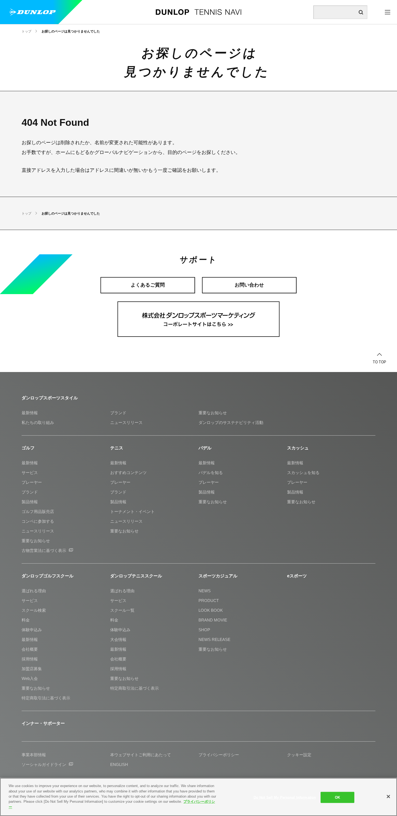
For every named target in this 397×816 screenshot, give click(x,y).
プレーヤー (32, 482)
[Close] (388, 796)
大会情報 (118, 639)
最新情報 (30, 412)
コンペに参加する (38, 521)
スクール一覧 (122, 610)
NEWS (204, 590)
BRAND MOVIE (212, 620)
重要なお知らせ (212, 412)
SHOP (204, 629)
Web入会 (30, 678)
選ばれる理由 (34, 590)
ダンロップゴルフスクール (47, 576)
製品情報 (30, 501)
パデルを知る (210, 472)
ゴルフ (28, 448)
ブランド (118, 412)
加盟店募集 (32, 668)
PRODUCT (208, 600)
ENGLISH (119, 764)
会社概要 (30, 649)
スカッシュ (298, 448)
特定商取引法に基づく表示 (46, 698)
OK (337, 797)
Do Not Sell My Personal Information (285, 797)
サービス (30, 472)
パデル (204, 448)
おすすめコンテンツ (128, 472)
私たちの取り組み (38, 422)
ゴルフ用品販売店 (38, 511)
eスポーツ (297, 576)
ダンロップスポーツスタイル (50, 398)
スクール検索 (34, 610)
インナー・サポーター (43, 723)
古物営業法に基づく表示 (44, 550)
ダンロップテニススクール (136, 576)
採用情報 (30, 659)
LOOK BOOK (210, 610)
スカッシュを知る (303, 472)
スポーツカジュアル (217, 576)
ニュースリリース (126, 422)
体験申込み (32, 629)
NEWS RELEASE (214, 639)
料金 (26, 620)
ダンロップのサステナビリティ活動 (230, 422)
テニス (116, 448)
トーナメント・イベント (132, 511)
